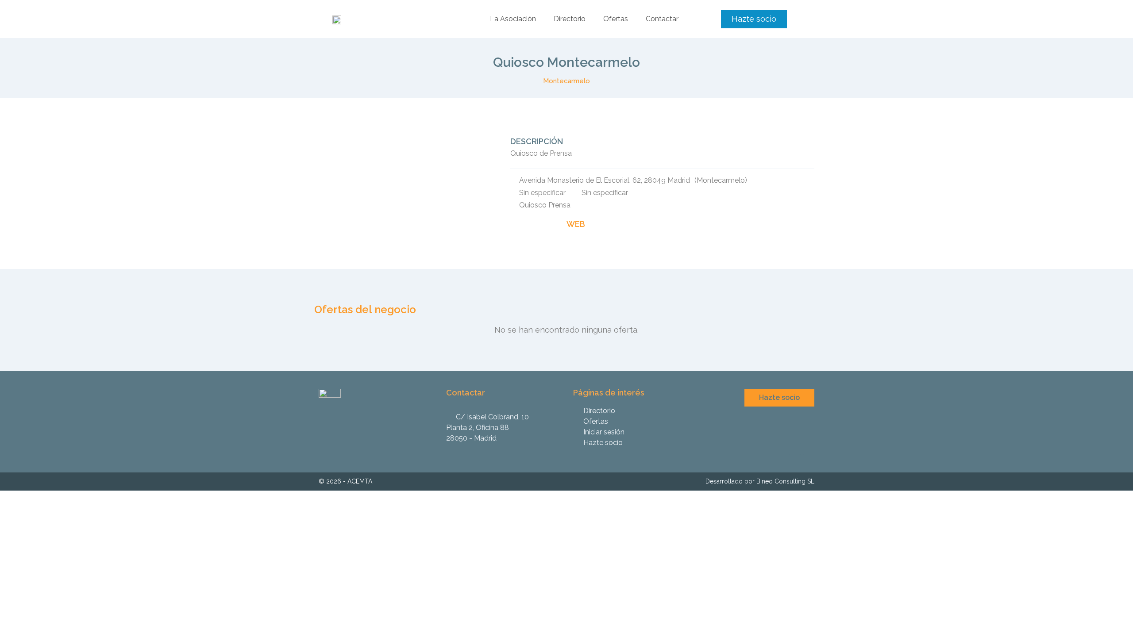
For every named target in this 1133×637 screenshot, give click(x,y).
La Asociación (513, 19)
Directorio (570, 19)
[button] (754, 19)
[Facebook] (808, 448)
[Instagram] (794, 448)
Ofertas (615, 19)
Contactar (662, 19)
